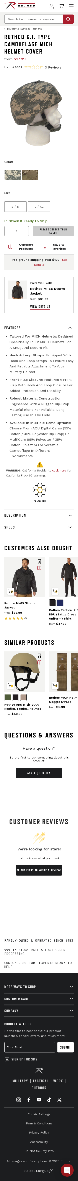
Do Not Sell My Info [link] (39, 1151)
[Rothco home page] (19, 6)
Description (15, 515)
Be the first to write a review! (39, 870)
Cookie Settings (39, 1114)
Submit (65, 1047)
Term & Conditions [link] (39, 1123)
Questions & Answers (39, 735)
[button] (39, 328)
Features (12, 328)
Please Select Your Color (53, 231)
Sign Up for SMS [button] (24, 1059)
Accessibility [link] (39, 1141)
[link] (51, 6)
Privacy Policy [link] (39, 1132)
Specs (9, 527)
